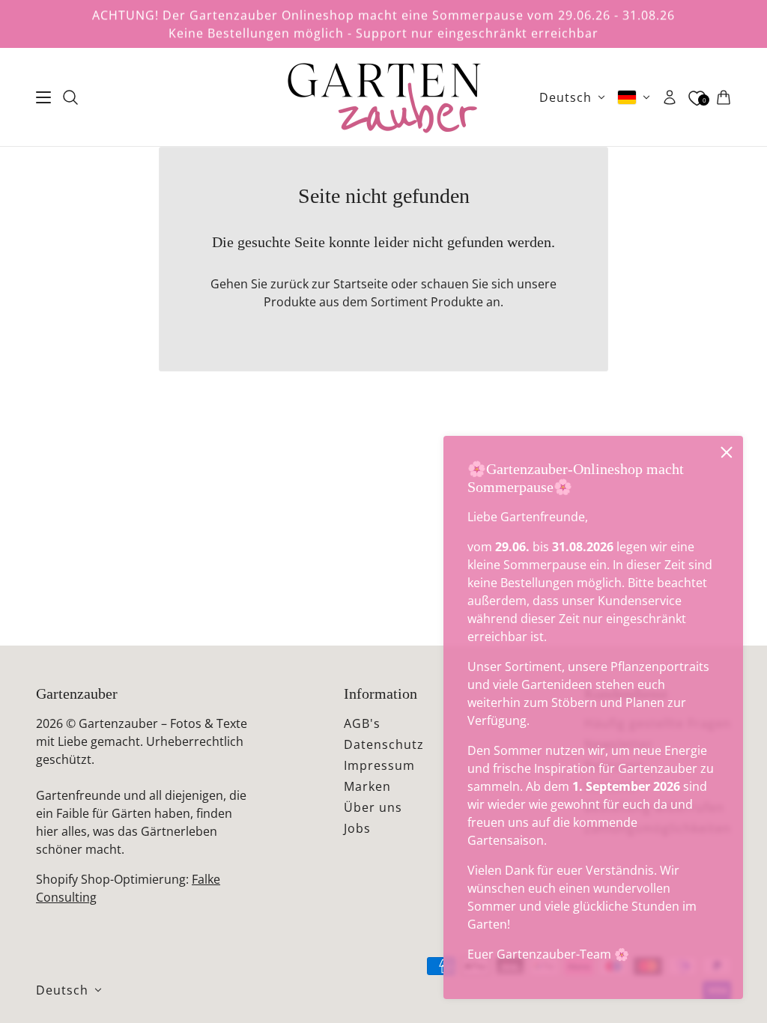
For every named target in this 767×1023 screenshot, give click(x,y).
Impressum (379, 765)
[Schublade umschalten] (43, 97)
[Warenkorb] (723, 97)
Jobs (357, 828)
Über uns (373, 807)
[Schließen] (726, 452)
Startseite (360, 284)
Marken (367, 786)
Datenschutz (384, 744)
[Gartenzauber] (383, 97)
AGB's (362, 723)
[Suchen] (70, 97)
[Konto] (669, 97)
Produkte (457, 302)
